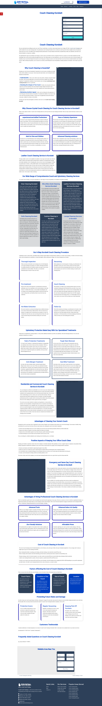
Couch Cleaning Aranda (73, 696)
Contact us (81, 6)
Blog (77, 6)
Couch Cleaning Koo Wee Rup (25, 675)
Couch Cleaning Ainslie (73, 693)
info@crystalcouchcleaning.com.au (26, 702)
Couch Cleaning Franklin (73, 688)
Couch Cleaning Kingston (73, 689)
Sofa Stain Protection (61, 691)
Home (62, 6)
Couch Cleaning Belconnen (74, 697)
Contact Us (48, 689)
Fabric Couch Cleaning (61, 686)
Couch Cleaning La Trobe (78, 675)
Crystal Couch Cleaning (74, 48)
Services (65, 6)
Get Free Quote (83, 2)
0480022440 (67, 2)
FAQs (74, 6)
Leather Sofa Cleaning (61, 688)
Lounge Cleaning (60, 689)
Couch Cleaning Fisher (73, 686)
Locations (70, 6)
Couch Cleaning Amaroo (73, 694)
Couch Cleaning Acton (73, 691)
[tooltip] (1, 10)
